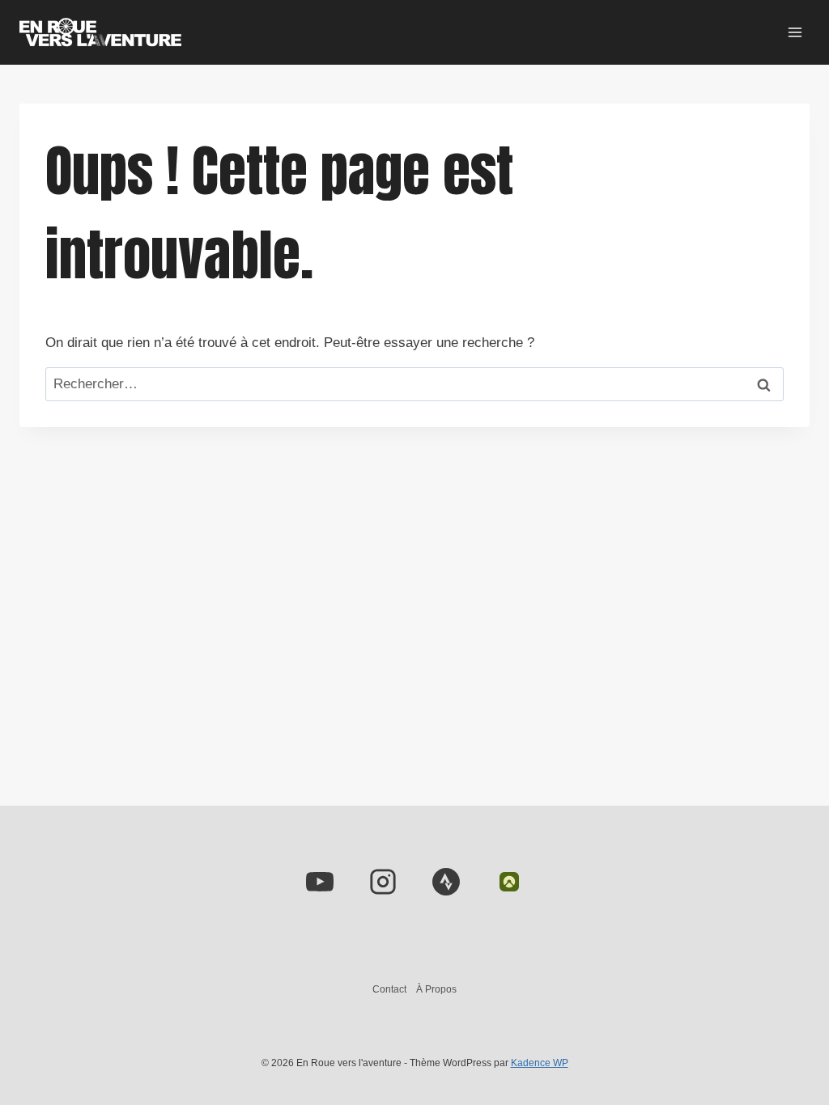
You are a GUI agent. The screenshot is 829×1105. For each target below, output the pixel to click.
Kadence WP (539, 1063)
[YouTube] (319, 881)
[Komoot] (509, 881)
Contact (389, 989)
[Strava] (446, 881)
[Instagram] (382, 881)
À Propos (436, 989)
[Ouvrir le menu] (795, 31)
